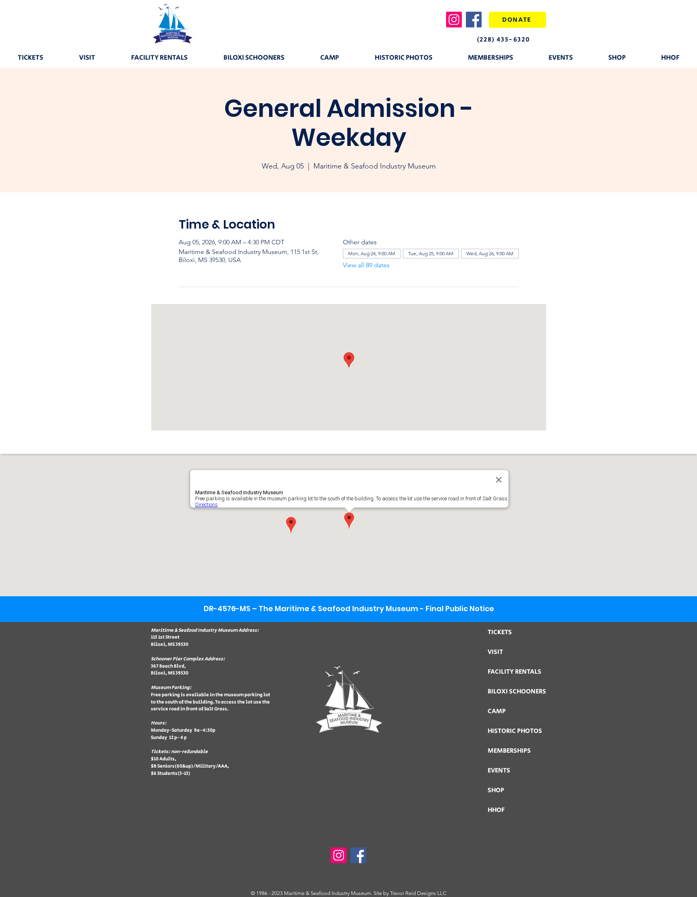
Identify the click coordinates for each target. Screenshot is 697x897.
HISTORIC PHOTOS (515, 731)
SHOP (496, 790)
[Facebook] (474, 19)
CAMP (497, 711)
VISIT (495, 652)
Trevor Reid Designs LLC (418, 893)
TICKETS (500, 632)
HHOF (496, 810)
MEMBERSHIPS (509, 750)
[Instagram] (454, 19)
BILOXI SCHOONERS (517, 691)
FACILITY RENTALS (514, 671)
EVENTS (499, 770)
